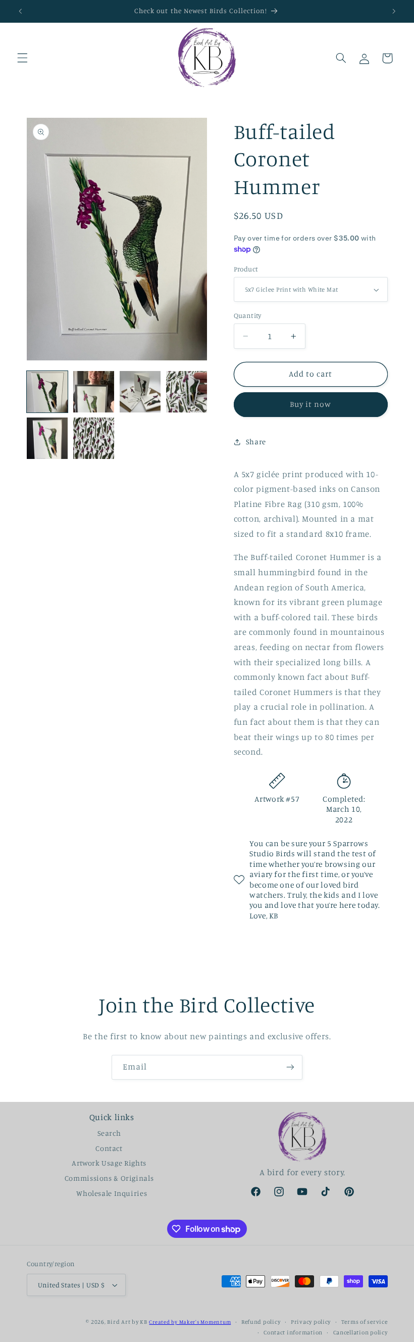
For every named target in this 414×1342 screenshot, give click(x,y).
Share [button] (256, 441)
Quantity (248, 315)
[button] (22, 58)
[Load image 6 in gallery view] (94, 438)
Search (109, 1133)
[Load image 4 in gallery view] (187, 391)
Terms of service (364, 1321)
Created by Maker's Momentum (190, 1322)
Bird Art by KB (127, 1321)
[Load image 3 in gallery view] (140, 391)
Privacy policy (311, 1321)
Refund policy (261, 1321)
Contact (108, 1148)
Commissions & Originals (109, 1178)
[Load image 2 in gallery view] (94, 391)
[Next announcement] (394, 11)
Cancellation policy (360, 1332)
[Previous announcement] (20, 11)
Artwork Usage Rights (109, 1163)
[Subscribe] (290, 1067)
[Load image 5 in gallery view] (47, 438)
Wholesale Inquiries (111, 1193)
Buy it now (311, 404)
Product (246, 269)
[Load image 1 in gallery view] (47, 391)
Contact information (293, 1332)
